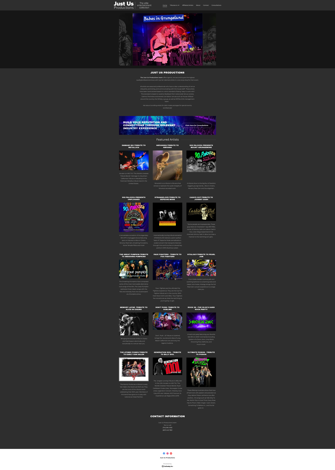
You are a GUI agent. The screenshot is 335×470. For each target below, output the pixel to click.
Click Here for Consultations (196, 125)
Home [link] (165, 5)
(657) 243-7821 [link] (167, 430)
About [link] (198, 5)
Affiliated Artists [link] (187, 5)
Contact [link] (206, 5)
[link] (132, 5)
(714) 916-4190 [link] (167, 427)
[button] (174, 5)
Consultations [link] (216, 5)
